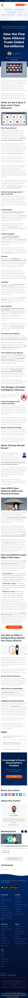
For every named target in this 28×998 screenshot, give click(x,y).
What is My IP (18, 926)
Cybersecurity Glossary (20, 943)
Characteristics (4, 926)
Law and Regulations (11, 12)
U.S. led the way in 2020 (9, 542)
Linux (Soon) (18, 911)
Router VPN (18, 909)
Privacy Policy (4, 959)
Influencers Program (20, 938)
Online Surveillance (21, 26)
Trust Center (4, 906)
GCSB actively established (17, 326)
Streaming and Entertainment (8, 14)
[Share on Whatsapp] (17, 794)
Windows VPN (18, 897)
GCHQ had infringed (8, 252)
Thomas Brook (6, 850)
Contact (3, 966)
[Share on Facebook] (6, 794)
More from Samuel (13, 825)
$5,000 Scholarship (19, 941)
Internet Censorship (18, 9)
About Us (3, 897)
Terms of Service (5, 961)
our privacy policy (14, 997)
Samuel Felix (16, 53)
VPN (26, 14)
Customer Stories (19, 933)
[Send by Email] (24, 794)
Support (3, 951)
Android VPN (18, 902)
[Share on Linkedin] (13, 794)
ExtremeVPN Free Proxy (7, 915)
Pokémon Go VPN (5, 943)
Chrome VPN (18, 906)
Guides (2, 954)
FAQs (2, 956)
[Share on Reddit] (9, 794)
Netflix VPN (4, 938)
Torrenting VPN (4, 945)
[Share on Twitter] (2, 794)
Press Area (17, 936)
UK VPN (3, 935)
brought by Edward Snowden (14, 186)
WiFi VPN (3, 940)
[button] (14, 627)
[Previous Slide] (22, 831)
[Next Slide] (25, 831)
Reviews (3, 903)
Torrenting (20, 14)
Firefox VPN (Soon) (19, 914)
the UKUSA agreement (15, 153)
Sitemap (3, 964)
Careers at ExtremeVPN (7, 913)
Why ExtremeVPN (19, 931)
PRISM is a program (12, 227)
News (20, 12)
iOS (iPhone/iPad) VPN (20, 904)
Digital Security (8, 9)
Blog (5, 26)
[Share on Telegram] (20, 794)
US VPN (3, 933)
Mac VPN (17, 899)
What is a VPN (18, 929)
